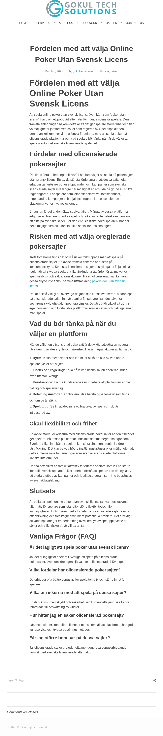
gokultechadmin (83, 71)
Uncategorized (109, 71)
